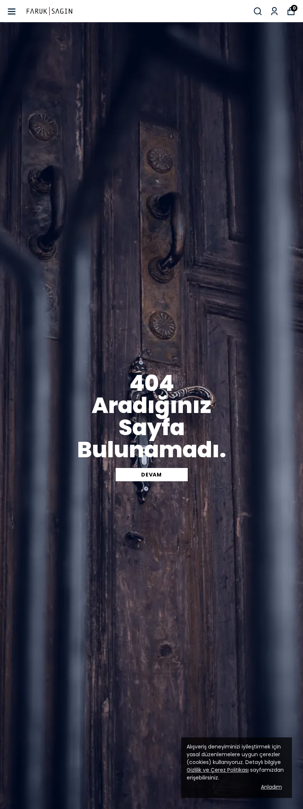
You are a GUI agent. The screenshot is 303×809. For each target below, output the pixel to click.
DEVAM (151, 474)
